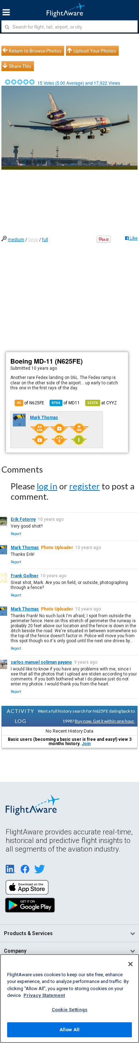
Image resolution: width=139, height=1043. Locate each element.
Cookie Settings (69, 1009)
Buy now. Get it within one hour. (105, 721)
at (102, 402)
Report (16, 534)
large (33, 239)
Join (86, 743)
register (84, 486)
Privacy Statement (44, 995)
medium (16, 239)
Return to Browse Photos (35, 51)
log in (47, 486)
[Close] (130, 964)
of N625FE (30, 402)
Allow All (69, 1029)
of (66, 402)
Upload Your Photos (94, 51)
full (45, 239)
